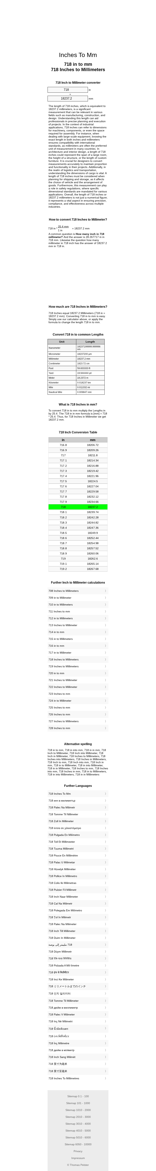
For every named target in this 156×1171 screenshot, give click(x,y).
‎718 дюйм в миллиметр (63, 1007)
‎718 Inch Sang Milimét (62, 1057)
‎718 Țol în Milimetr (60, 917)
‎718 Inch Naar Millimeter (63, 896)
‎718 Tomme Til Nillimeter (63, 814)
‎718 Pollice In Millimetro (63, 876)
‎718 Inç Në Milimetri (60, 1021)
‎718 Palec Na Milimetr (62, 807)
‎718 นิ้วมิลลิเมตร (58, 1028)
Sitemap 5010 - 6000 (78, 1137)
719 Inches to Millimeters (64, 666)
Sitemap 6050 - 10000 (78, 1144)
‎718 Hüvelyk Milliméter (62, 869)
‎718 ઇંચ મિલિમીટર (59, 1036)
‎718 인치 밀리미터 (60, 993)
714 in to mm (56, 632)
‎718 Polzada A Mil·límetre (64, 965)
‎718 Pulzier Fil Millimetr (62, 889)
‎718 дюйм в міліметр (61, 1050)
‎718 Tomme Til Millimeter (64, 1000)
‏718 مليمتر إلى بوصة (60, 944)
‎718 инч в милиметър (62, 800)
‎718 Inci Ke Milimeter (61, 979)
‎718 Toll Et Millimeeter (62, 841)
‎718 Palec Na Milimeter (62, 924)
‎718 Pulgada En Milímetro (64, 834)
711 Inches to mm (59, 611)
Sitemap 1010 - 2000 (78, 1110)
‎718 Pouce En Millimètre (63, 855)
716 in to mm (56, 645)
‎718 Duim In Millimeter (62, 937)
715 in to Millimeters (61, 638)
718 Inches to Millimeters (64, 659)
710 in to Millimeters (61, 604)
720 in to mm (56, 673)
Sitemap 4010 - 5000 (78, 1130)
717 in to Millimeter (60, 652)
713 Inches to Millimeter (63, 625)
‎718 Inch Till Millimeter (62, 930)
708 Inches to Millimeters (64, 590)
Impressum (78, 1158)
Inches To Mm (78, 54)
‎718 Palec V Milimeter (62, 1014)
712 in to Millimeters (61, 618)
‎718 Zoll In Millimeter (61, 821)
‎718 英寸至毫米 (58, 1071)
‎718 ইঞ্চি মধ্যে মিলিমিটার (60, 958)
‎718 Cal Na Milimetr (60, 903)
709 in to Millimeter (60, 597)
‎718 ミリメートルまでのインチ (67, 986)
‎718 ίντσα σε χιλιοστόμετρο (65, 828)
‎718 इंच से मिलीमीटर (59, 972)
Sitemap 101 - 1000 (78, 1103)
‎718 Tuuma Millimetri (61, 848)
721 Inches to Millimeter (63, 680)
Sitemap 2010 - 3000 (78, 1116)
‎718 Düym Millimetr (60, 951)
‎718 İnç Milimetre (59, 1043)
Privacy (78, 1151)
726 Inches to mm (59, 714)
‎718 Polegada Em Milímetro (65, 910)
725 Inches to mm (59, 707)
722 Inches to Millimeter (63, 686)
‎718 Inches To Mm (60, 793)
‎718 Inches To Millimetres (64, 1078)
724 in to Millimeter (60, 700)
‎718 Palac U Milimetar (62, 862)
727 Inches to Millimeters (64, 721)
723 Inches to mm (59, 693)
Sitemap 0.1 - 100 (78, 1096)
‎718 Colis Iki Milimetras (62, 882)
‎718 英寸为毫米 (58, 1063)
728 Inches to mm (59, 728)
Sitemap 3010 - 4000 (78, 1123)
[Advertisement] (28, 58)
